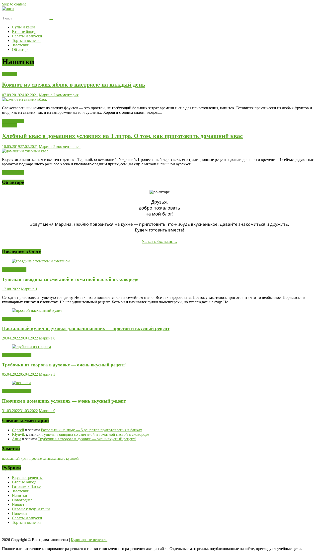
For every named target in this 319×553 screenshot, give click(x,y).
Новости (19, 504)
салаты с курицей (66, 458)
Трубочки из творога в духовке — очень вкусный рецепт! (64, 364)
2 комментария (66, 95)
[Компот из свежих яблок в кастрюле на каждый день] (24, 99)
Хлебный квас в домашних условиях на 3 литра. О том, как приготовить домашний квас (122, 136)
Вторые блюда (24, 31)
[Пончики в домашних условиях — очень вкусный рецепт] (21, 383)
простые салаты (41, 458)
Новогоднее (22, 500)
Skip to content (14, 4)
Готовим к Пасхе (16, 319)
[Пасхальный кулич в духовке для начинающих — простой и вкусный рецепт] (37, 310)
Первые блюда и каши (31, 509)
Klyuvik (18, 434)
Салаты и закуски (27, 36)
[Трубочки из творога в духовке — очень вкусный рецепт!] (31, 346)
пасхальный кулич (15, 458)
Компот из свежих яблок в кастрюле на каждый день (73, 84)
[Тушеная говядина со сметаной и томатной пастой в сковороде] (41, 261)
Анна (16, 439)
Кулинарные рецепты (89, 540)
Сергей (18, 430)
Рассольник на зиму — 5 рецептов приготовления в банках (91, 430)
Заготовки (20, 45)
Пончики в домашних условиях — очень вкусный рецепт (64, 401)
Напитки (9, 74)
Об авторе (20, 49)
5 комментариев (66, 146)
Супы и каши (23, 27)
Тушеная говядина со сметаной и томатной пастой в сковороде (70, 279)
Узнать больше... (159, 241)
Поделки (19, 513)
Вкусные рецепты (27, 477)
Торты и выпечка (26, 40)
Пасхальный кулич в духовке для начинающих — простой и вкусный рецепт (85, 328)
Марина (46, 95)
